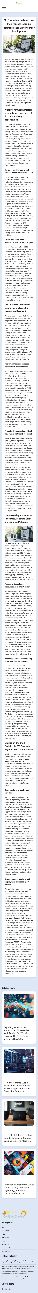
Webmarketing (6, 1251)
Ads (3, 1227)
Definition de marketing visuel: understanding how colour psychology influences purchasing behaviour (19, 1189)
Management (5, 1237)
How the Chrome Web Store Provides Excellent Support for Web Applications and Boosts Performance (18, 1087)
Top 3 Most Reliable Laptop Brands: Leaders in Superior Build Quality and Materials (18, 1138)
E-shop (3, 1234)
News (3, 1241)
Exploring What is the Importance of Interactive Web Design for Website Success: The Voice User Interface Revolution (16, 1033)
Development (5, 1230)
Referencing (5, 1244)
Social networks (6, 1248)
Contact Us (6, 1289)
